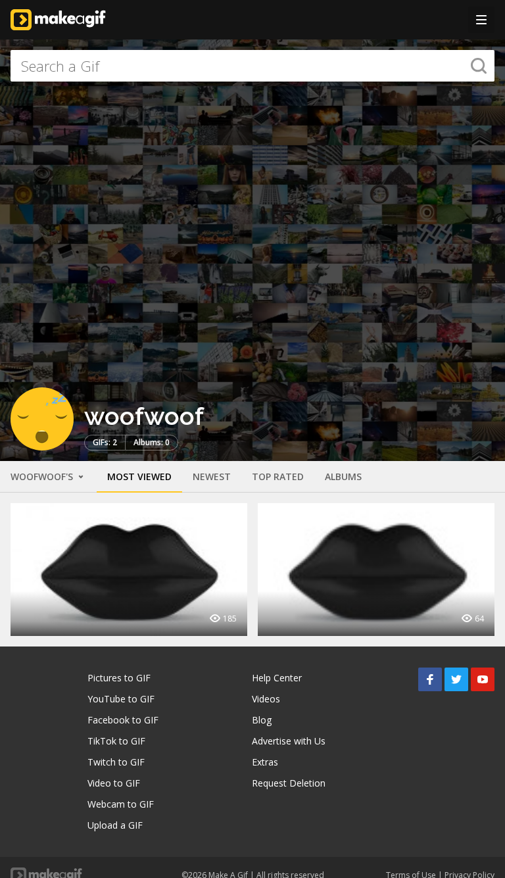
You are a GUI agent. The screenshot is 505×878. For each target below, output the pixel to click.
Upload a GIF (115, 825)
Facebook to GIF (122, 720)
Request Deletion (288, 783)
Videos (266, 699)
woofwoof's (43, 476)
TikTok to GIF (116, 741)
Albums (343, 476)
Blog (262, 720)
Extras (265, 762)
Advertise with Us (288, 741)
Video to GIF (113, 783)
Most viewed (139, 476)
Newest (212, 476)
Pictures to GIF (119, 677)
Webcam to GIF (120, 804)
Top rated (278, 476)
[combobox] (252, 66)
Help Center (277, 677)
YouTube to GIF (121, 699)
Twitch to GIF (116, 762)
